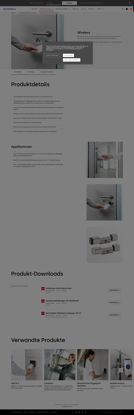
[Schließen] (90, 43)
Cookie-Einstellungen (52, 55)
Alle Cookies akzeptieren (72, 60)
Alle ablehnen (68, 55)
